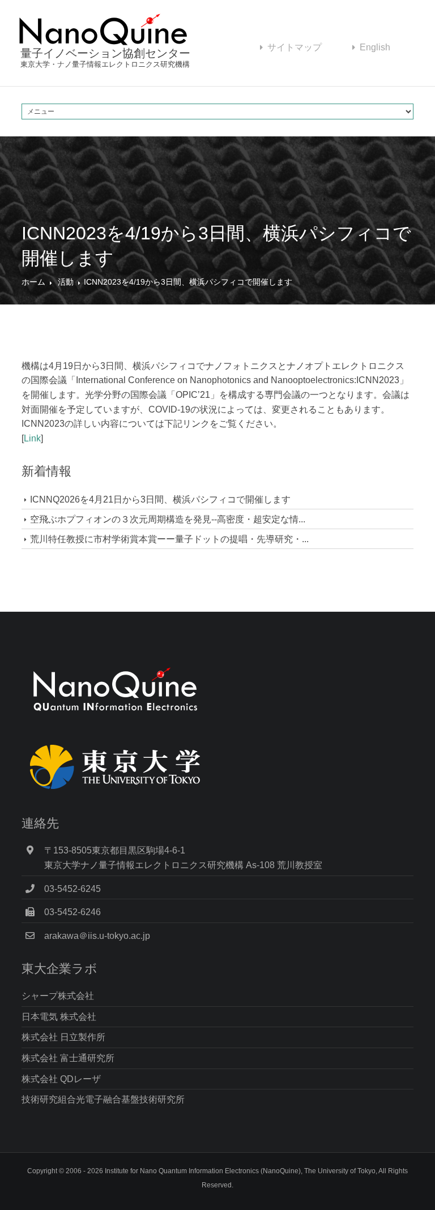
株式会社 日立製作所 (63, 1037)
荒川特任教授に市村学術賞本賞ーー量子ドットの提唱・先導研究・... (169, 539)
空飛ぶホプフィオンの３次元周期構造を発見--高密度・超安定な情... (167, 519)
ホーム (33, 281)
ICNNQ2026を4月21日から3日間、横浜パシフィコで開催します (160, 499)
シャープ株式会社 (58, 996)
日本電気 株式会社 (59, 1017)
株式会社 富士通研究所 (68, 1058)
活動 (66, 281)
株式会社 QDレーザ (61, 1079)
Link (32, 438)
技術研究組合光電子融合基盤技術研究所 (103, 1099)
